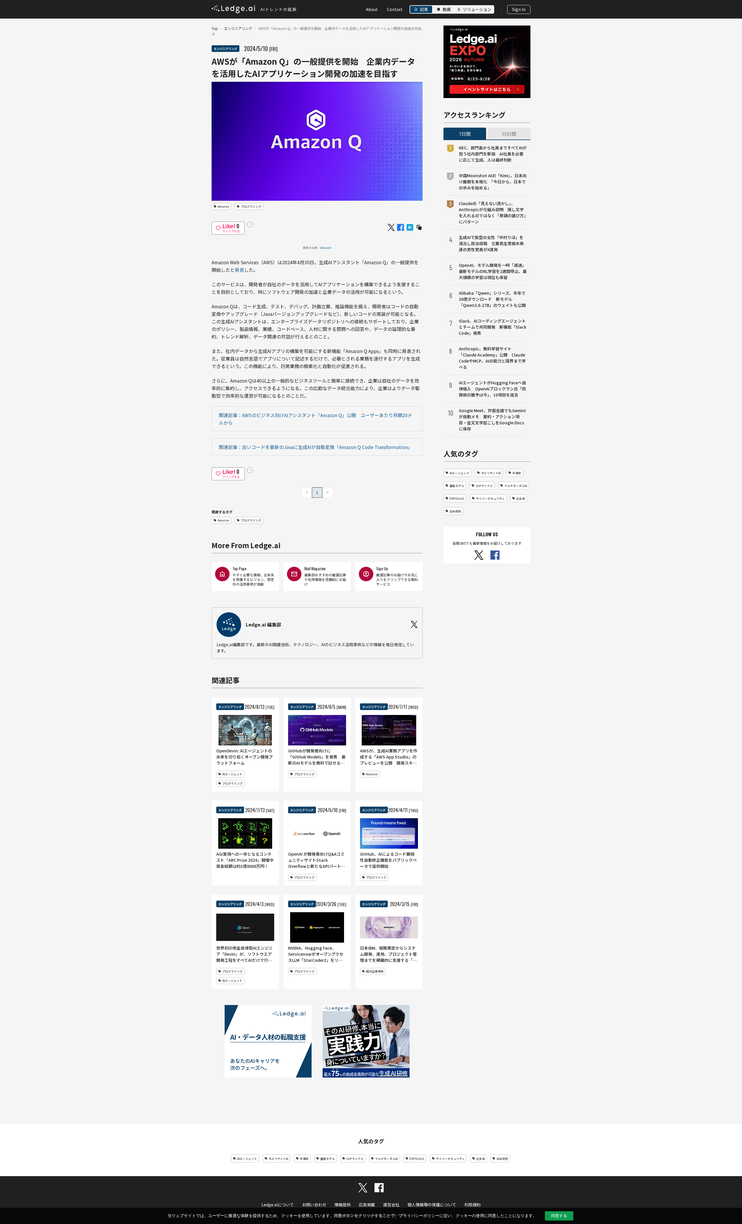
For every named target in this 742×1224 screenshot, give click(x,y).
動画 (447, 9)
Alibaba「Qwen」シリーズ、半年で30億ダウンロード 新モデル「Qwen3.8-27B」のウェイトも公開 (492, 299)
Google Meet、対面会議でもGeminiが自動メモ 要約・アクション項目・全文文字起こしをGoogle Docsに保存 (492, 420)
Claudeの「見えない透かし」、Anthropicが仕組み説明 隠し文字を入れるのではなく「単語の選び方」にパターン (492, 212)
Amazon (325, 247)
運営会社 (391, 1204)
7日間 (465, 133)
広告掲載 (367, 1204)
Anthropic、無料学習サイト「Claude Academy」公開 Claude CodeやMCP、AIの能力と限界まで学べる (492, 358)
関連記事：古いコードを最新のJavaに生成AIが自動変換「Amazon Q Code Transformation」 (315, 446)
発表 (239, 269)
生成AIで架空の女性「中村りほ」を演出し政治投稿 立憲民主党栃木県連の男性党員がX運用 (491, 243)
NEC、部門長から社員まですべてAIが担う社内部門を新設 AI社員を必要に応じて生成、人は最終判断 (493, 154)
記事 (424, 9)
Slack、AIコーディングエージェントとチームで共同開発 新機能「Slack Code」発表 (492, 327)
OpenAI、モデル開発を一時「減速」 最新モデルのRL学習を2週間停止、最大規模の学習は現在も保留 (493, 271)
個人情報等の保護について (432, 1204)
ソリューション (477, 9)
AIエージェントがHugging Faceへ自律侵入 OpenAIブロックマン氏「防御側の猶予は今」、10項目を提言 (492, 389)
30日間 (509, 133)
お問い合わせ (314, 1204)
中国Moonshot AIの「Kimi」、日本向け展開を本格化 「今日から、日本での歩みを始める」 (493, 182)
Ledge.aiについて (277, 1204)
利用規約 (472, 1204)
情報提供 (342, 1204)
